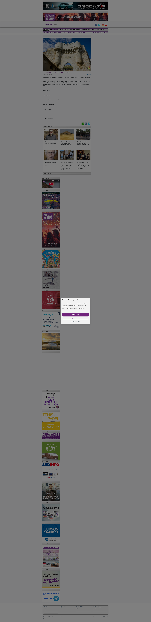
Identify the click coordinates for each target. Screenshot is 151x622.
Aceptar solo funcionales (75, 321)
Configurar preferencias (75, 318)
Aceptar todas (75, 314)
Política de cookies (83, 310)
